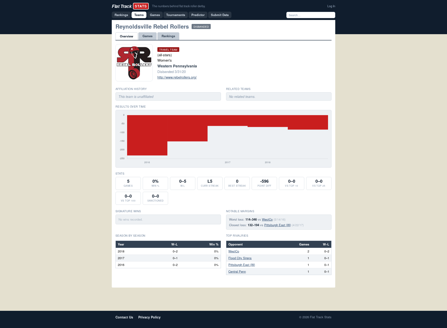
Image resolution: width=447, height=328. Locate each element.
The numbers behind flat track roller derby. (178, 6)
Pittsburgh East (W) (277, 225)
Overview (126, 36)
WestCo (267, 219)
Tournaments (175, 15)
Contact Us (124, 317)
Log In (331, 6)
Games (155, 15)
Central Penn (237, 271)
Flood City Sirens (240, 258)
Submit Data (220, 15)
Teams (139, 15)
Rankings (121, 15)
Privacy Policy (149, 317)
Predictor (198, 15)
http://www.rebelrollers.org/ (177, 77)
